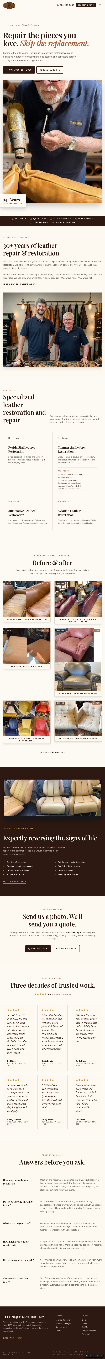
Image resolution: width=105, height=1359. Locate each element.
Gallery (58, 1331)
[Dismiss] (101, 1355)
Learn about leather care (19, 284)
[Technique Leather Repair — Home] (9, 5)
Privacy (57, 1352)
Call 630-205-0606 (20, 70)
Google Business (89, 1331)
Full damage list (13, 881)
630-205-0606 (67, 5)
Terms (67, 1352)
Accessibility (81, 1352)
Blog (84, 1320)
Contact (85, 1323)
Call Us (85, 1327)
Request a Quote (50, 70)
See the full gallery (52, 752)
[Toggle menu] (99, 5)
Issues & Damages (63, 1323)
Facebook (86, 1334)
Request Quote (86, 5)
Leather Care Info (63, 1320)
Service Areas (61, 1327)
